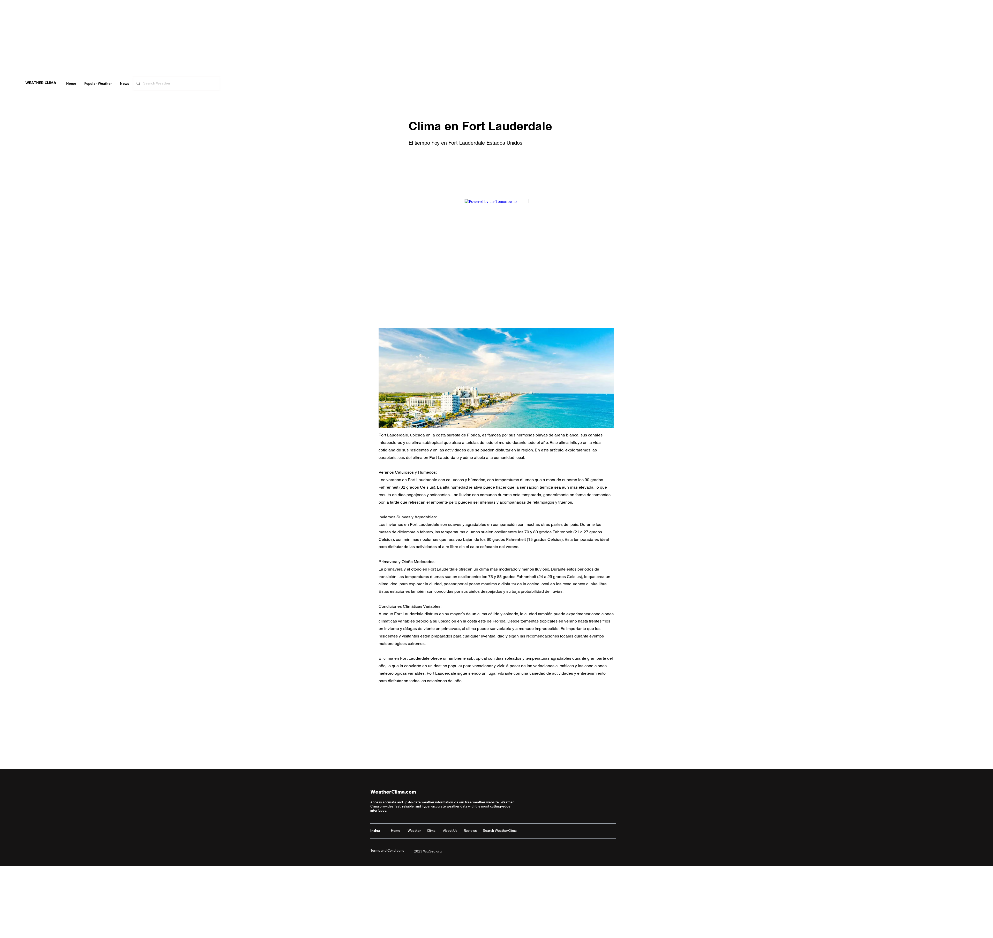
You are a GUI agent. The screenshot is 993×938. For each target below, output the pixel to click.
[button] (98, 83)
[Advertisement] (155, 36)
